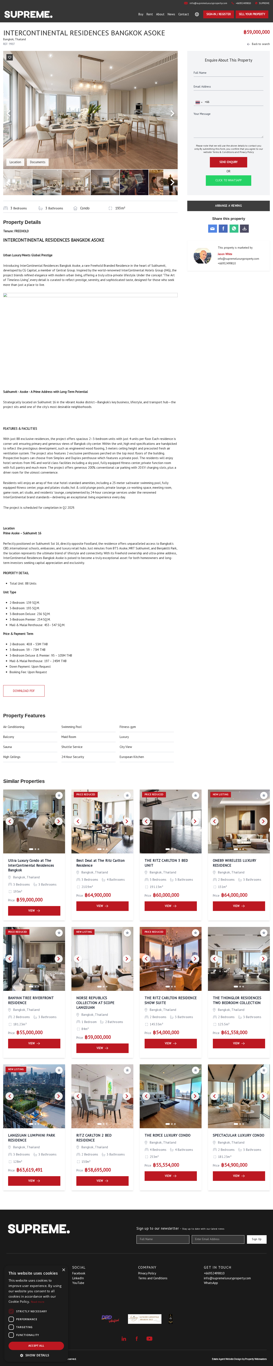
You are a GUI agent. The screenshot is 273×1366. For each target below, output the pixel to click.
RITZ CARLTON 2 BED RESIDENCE (94, 1138)
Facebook (78, 1273)
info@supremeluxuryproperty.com (238, 259)
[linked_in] (124, 1339)
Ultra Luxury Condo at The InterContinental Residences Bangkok (31, 865)
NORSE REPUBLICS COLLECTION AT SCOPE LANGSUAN (95, 1003)
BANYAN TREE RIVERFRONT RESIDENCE (31, 1000)
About (160, 14)
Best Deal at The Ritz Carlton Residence (100, 863)
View (31, 910)
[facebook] (136, 1339)
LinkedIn (78, 1278)
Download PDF (24, 691)
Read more (38, 1302)
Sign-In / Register (218, 14)
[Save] (9, 57)
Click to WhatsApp (228, 180)
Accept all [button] (36, 1345)
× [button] (63, 1270)
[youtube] (149, 1338)
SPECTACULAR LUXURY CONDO (238, 1135)
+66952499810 (227, 263)
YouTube (78, 1283)
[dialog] (36, 1313)
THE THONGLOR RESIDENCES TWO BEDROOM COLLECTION (237, 1000)
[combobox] (199, 102)
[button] (36, 1355)
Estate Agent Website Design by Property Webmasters (239, 1358)
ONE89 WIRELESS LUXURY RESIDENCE (234, 863)
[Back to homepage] (28, 14)
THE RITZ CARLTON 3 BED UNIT (166, 863)
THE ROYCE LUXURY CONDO (168, 1135)
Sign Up (256, 1239)
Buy (140, 14)
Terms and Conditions (152, 1278)
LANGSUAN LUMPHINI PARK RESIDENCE (31, 1138)
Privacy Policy (247, 152)
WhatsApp (211, 1283)
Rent (150, 14)
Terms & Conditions (223, 152)
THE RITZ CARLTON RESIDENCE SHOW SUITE (171, 1000)
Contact (183, 14)
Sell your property (252, 14)
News (171, 14)
